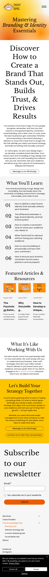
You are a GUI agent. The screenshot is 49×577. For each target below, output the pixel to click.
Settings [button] (25, 573)
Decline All (13, 569)
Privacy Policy (14, 563)
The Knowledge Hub (12, 523)
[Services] (39, 516)
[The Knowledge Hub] (39, 523)
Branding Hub (10, 526)
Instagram (7, 552)
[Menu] (44, 6)
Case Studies (9, 519)
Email (7, 483)
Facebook (6, 549)
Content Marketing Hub (15, 533)
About (5, 540)
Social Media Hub (12, 537)
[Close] (46, 558)
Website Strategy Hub (14, 530)
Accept (36, 569)
